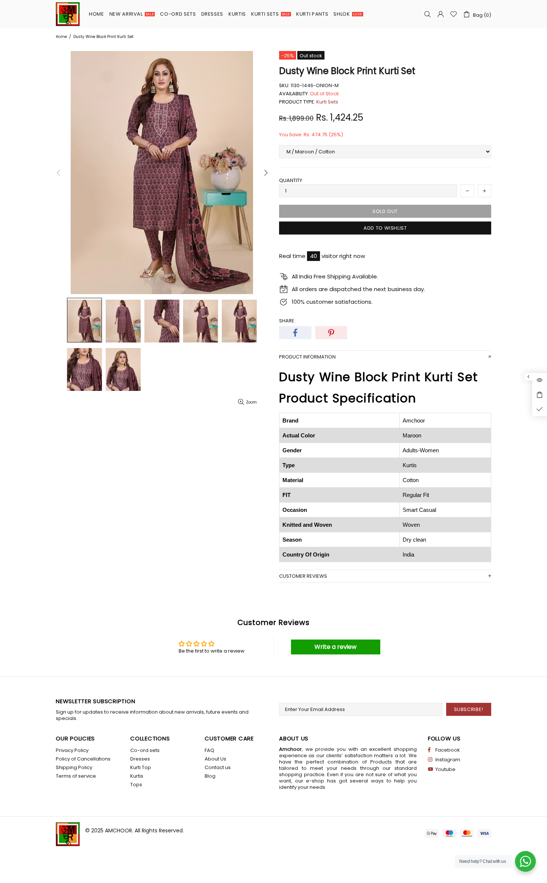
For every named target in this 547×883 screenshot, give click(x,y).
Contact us (218, 767)
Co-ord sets (145, 750)
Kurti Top (140, 767)
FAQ (209, 750)
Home (61, 36)
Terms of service (76, 776)
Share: (287, 321)
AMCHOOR (118, 830)
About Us (215, 759)
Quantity (290, 180)
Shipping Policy (74, 767)
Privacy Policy (72, 750)
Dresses (140, 759)
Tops (136, 784)
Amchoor (68, 14)
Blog (210, 776)
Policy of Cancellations (83, 759)
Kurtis (136, 776)
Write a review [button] (335, 647)
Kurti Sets (327, 102)
